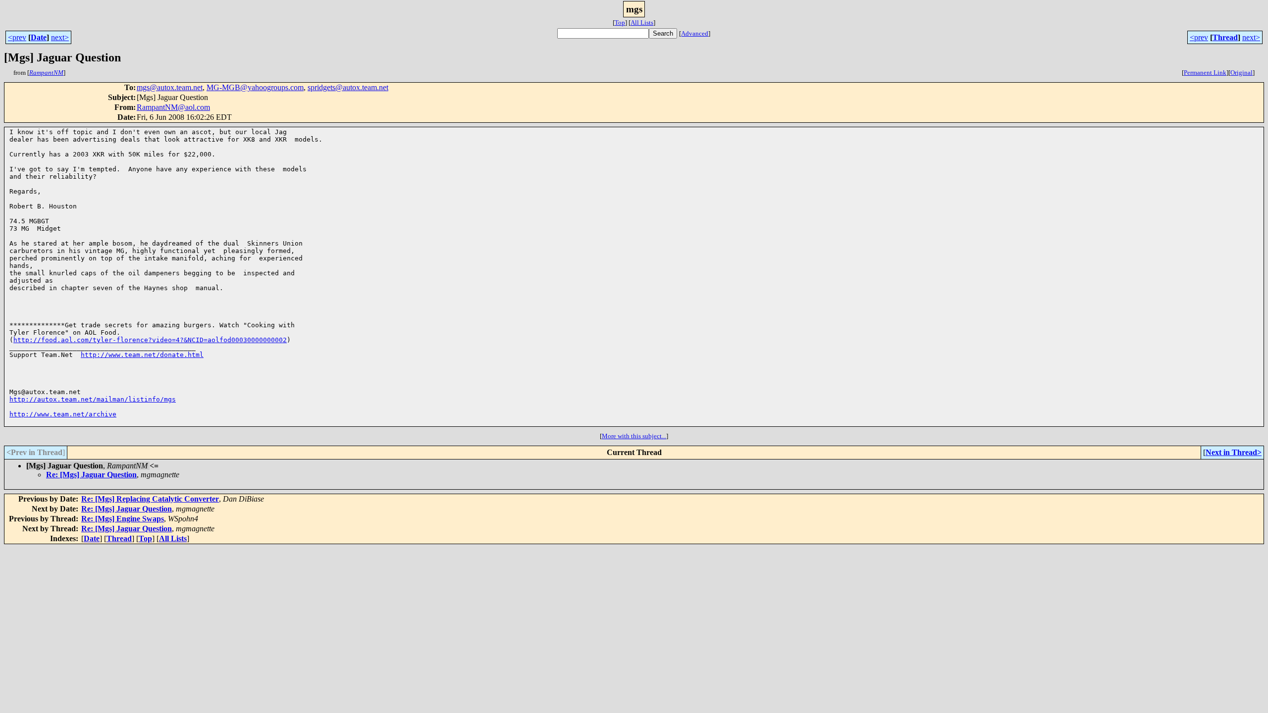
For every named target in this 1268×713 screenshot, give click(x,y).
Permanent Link (1205, 72)
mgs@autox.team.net (170, 87)
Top (620, 22)
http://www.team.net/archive (62, 414)
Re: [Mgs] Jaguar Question (91, 474)
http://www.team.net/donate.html (142, 354)
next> (60, 37)
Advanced (694, 33)
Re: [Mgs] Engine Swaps (122, 518)
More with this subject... (634, 436)
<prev (17, 37)
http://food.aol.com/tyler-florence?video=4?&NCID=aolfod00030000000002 (150, 340)
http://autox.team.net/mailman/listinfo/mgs (92, 399)
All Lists (642, 22)
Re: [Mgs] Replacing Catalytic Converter (150, 499)
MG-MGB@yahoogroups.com (255, 87)
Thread (1225, 37)
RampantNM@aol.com (173, 107)
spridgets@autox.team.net (348, 87)
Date (39, 37)
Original (1241, 72)
